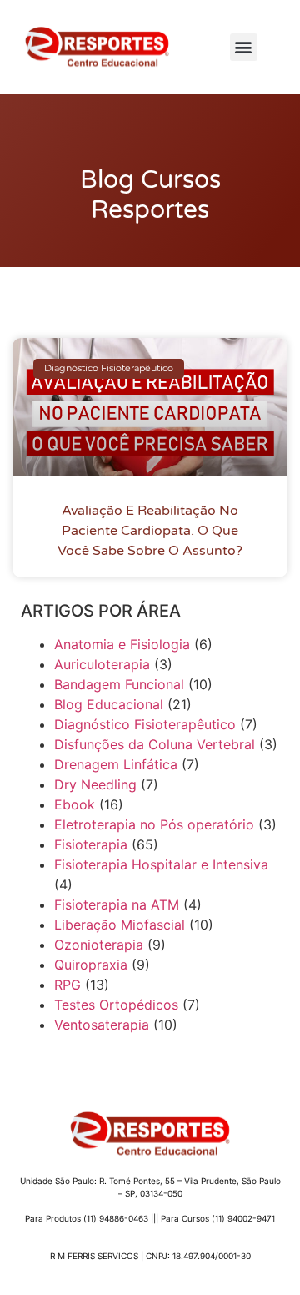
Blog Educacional (108, 704)
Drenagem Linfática (116, 764)
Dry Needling (95, 784)
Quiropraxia (91, 964)
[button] (244, 47)
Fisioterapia (91, 844)
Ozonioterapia (98, 944)
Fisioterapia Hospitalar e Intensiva (161, 864)
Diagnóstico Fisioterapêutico (145, 724)
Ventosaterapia (101, 1024)
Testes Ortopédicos (116, 1004)
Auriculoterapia (102, 664)
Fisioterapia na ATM (116, 904)
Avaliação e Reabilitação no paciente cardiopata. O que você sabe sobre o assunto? (150, 530)
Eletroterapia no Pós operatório (154, 824)
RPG (67, 984)
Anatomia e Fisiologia (122, 644)
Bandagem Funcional (119, 684)
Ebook (74, 804)
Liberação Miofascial (119, 924)
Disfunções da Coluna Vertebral (154, 744)
